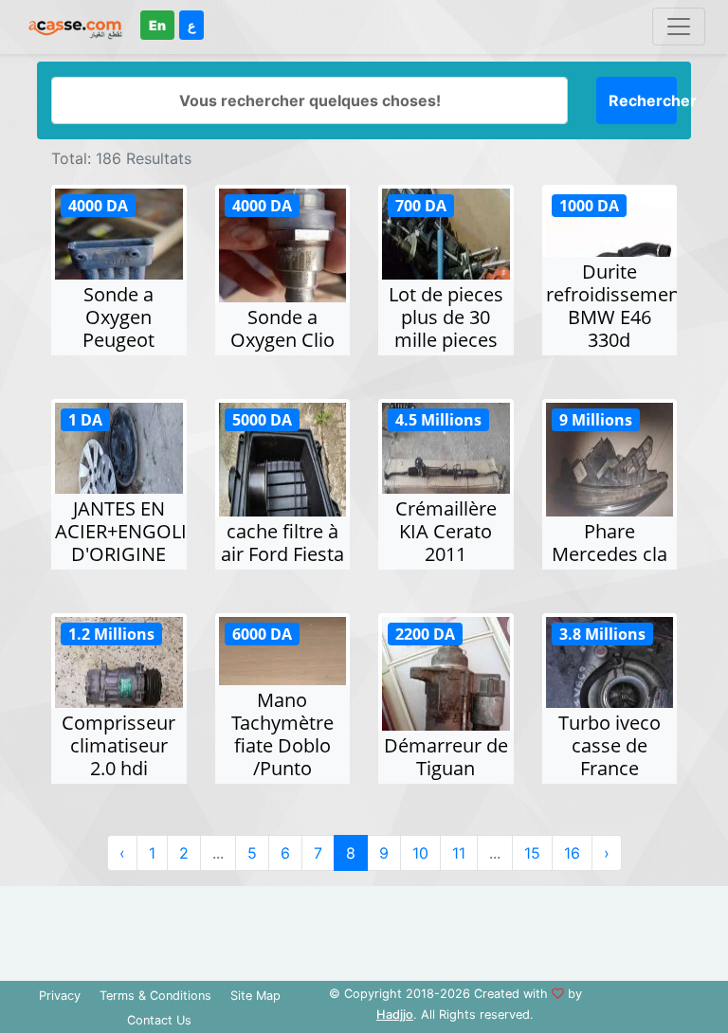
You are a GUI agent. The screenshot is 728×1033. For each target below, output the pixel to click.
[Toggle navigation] (678, 26)
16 (572, 852)
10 (420, 852)
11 (458, 852)
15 (532, 852)
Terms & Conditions (155, 995)
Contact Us (159, 1020)
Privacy (60, 995)
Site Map (255, 995)
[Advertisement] (364, 928)
